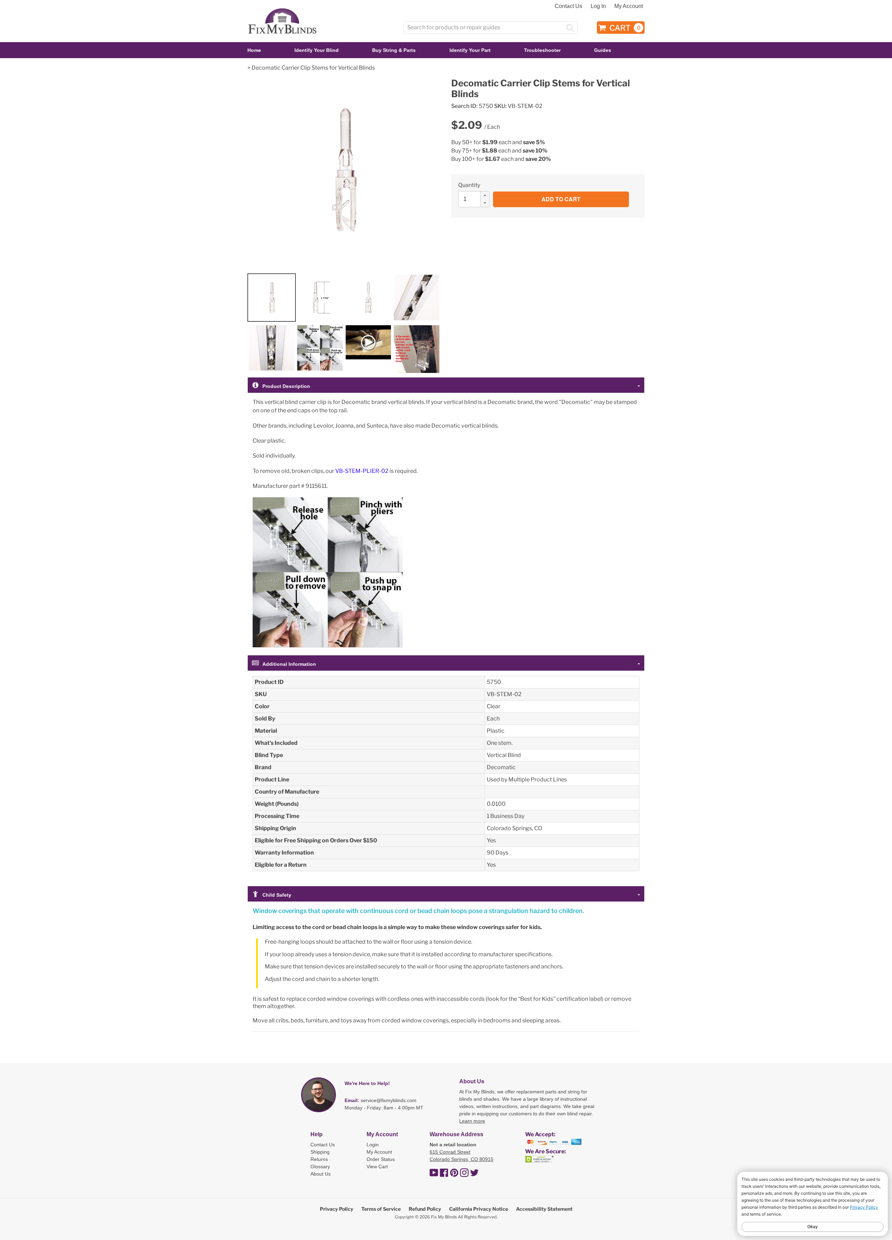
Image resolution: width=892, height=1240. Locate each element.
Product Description (286, 386)
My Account (628, 6)
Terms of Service (381, 1209)
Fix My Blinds (444, 1216)
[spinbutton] (476, 199)
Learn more (472, 1121)
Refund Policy (425, 1209)
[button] (484, 195)
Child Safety (276, 895)
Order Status (381, 1159)
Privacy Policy (336, 1209)
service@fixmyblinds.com (388, 1100)
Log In (598, 6)
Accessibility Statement (544, 1209)
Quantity (469, 185)
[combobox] (490, 27)
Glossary (320, 1166)
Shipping (320, 1152)
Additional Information (289, 664)
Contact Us (568, 6)
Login (373, 1144)
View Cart (377, 1166)
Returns (319, 1159)
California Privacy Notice (478, 1209)
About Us (320, 1174)
